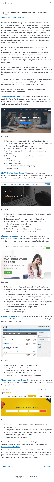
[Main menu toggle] (51, 3)
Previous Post (7, 466)
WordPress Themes (9, 17)
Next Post (48, 466)
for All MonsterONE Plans (10, 447)
